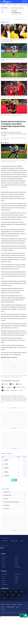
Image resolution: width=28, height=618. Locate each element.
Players (16, 565)
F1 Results (15, 397)
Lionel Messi (7, 390)
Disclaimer (20, 604)
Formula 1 (4, 591)
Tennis (10, 591)
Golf (3, 594)
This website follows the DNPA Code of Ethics (10, 611)
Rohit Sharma (6, 508)
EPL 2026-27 (15, 4)
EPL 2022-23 (17, 574)
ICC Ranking (17, 567)
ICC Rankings (6, 505)
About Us (8, 604)
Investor (2, 606)
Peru (11, 387)
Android (23, 400)
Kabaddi (13, 594)
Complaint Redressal (10, 606)
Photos (16, 560)
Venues (3, 567)
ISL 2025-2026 (22, 4)
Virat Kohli (6, 498)
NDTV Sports (20, 397)
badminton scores (8, 397)
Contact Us (3, 609)
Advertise (3, 604)
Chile (5, 387)
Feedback (14, 604)
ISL (2, 10)
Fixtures (3, 558)
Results (16, 558)
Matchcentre (4, 584)
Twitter (14, 399)
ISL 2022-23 (4, 574)
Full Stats (14, 480)
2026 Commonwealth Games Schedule (11, 501)
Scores (9, 4)
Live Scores (4, 556)
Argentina (6, 384)
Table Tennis (12, 598)
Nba (7, 594)
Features (17, 563)
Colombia (18, 387)
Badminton (22, 591)
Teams (3, 565)
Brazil (13, 384)
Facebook (4, 399)
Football (3, 4)
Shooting (19, 594)
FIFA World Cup (7, 491)
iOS (1, 402)
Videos (3, 563)
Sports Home (3, 19)
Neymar (23, 387)
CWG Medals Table (7, 495)
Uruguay (20, 384)
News (12, 19)
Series (16, 556)
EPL (2, 12)
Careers (17, 606)
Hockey (16, 591)
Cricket (8, 395)
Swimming (4, 598)
